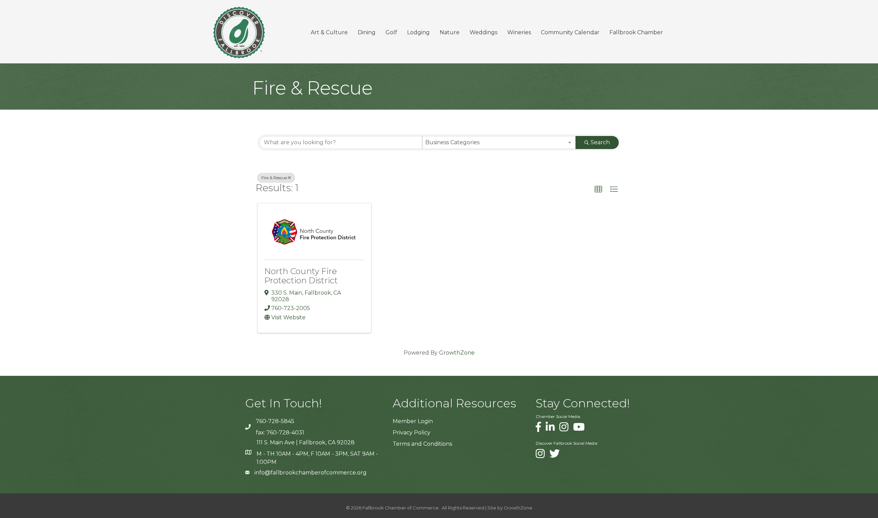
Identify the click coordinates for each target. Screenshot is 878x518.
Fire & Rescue (274, 177)
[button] (598, 189)
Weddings (483, 32)
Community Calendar (570, 32)
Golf (391, 32)
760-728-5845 (275, 421)
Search (600, 142)
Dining (367, 32)
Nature (450, 32)
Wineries (519, 32)
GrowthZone (457, 352)
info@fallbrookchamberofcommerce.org (310, 472)
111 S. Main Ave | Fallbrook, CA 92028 (306, 442)
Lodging (418, 32)
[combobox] (499, 142)
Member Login (413, 421)
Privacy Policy (411, 432)
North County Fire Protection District (301, 275)
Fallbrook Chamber (636, 32)
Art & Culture (329, 32)
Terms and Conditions (422, 444)
